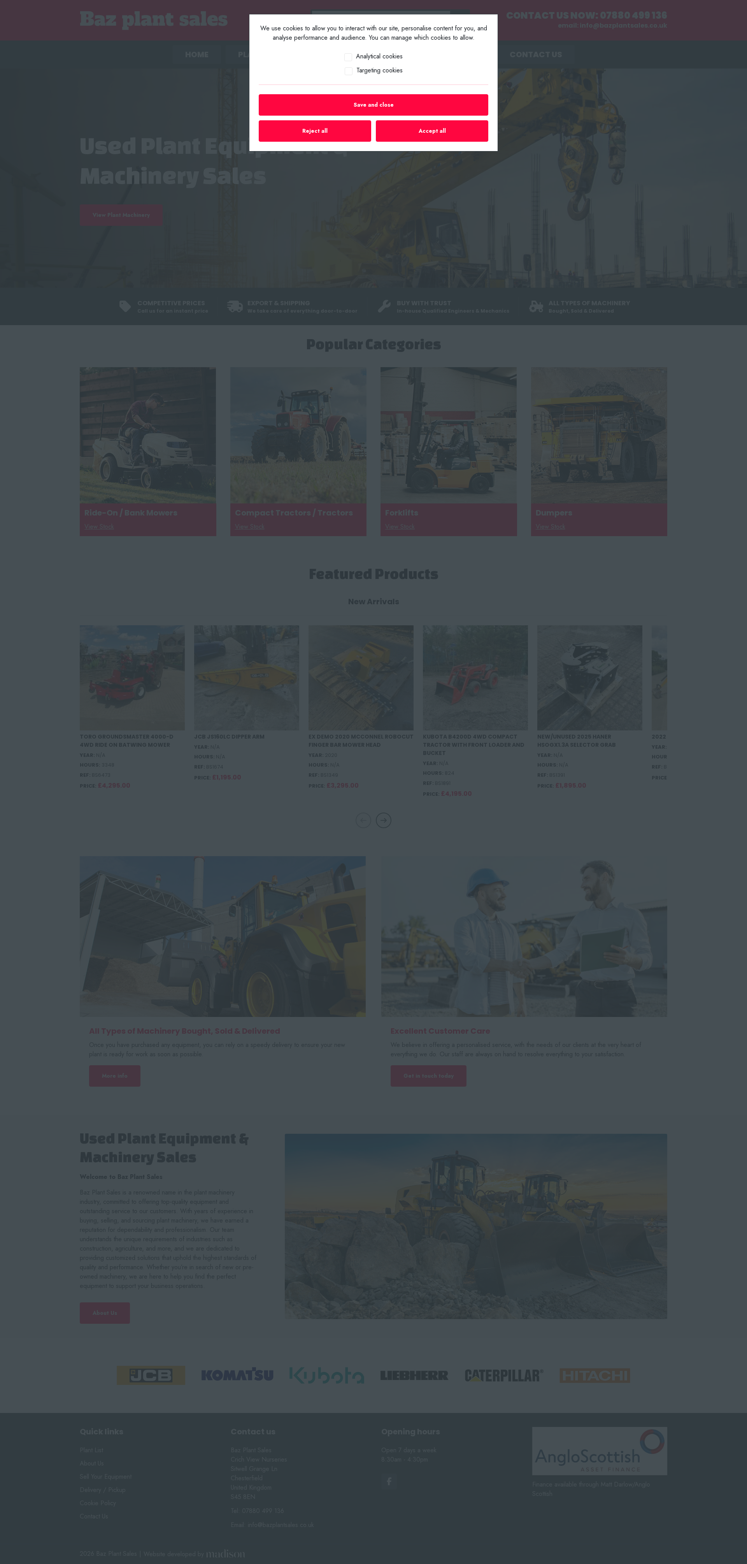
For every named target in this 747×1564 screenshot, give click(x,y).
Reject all (315, 131)
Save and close (374, 105)
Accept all (432, 131)
